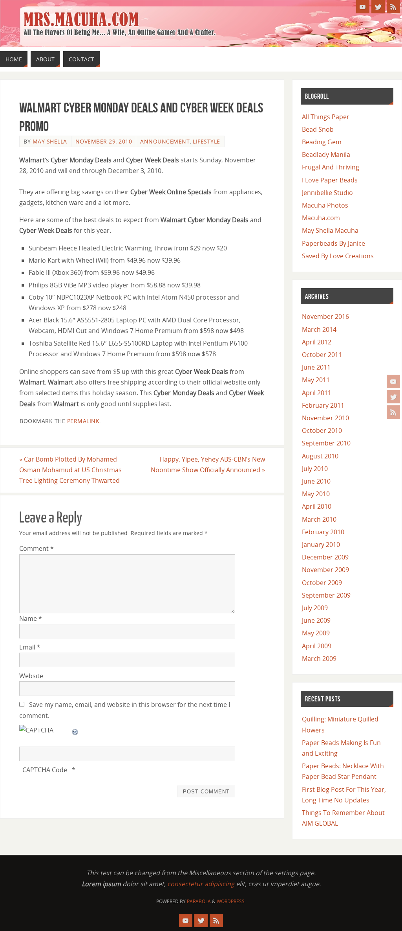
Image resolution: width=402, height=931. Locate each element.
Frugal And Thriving (330, 167)
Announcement (165, 141)
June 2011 (316, 367)
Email (29, 647)
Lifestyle (206, 141)
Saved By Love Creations (338, 256)
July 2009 (315, 607)
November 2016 (325, 316)
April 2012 (316, 342)
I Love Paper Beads (330, 180)
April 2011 (316, 392)
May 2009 (316, 633)
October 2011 (322, 354)
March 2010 (319, 519)
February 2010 (323, 532)
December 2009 (325, 557)
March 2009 (319, 658)
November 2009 (325, 569)
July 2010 (315, 468)
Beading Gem (322, 142)
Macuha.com (321, 217)
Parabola (199, 901)
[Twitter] (393, 396)
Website (31, 676)
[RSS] (393, 412)
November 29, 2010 (103, 141)
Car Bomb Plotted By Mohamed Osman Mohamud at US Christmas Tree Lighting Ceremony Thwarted (70, 470)
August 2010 (320, 456)
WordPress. (231, 901)
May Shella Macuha (330, 230)
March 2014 (319, 329)
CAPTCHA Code (44, 769)
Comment (36, 548)
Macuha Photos (325, 205)
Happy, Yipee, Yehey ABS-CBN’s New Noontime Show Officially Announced (208, 464)
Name (30, 618)
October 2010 (322, 430)
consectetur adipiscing (200, 883)
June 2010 (316, 481)
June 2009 (316, 620)
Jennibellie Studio (327, 192)
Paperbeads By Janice (333, 243)
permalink (83, 421)
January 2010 (321, 544)
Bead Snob (318, 129)
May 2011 (316, 379)
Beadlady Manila (326, 154)
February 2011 (323, 405)
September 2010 (326, 443)
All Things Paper (325, 116)
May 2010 (316, 493)
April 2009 (316, 646)
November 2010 (325, 418)
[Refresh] (75, 730)
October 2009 (322, 582)
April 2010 (316, 506)
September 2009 (326, 595)
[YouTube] (393, 381)
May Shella (50, 141)
